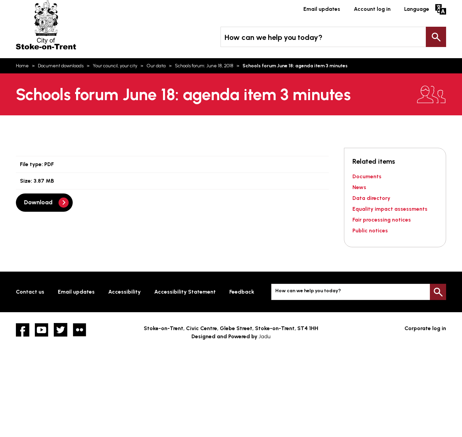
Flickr (79, 330)
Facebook (22, 330)
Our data (156, 66)
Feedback (241, 292)
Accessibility (124, 292)
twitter (60, 330)
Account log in (372, 9)
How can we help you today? (273, 37)
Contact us (30, 292)
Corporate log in (425, 328)
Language (416, 9)
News (359, 187)
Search (436, 37)
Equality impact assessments (390, 209)
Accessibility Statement (185, 292)
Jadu (265, 336)
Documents (367, 176)
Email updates (321, 9)
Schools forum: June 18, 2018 (204, 66)
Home (22, 66)
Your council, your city (115, 66)
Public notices (370, 230)
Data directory (371, 198)
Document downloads (61, 66)
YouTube (41, 330)
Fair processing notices (381, 219)
